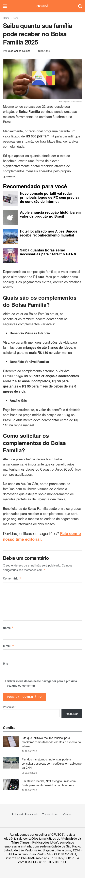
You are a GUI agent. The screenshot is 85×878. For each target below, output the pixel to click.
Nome (8, 628)
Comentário (12, 578)
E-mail (8, 646)
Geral (16, 17)
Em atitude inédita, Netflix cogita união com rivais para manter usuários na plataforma (49, 783)
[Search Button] (80, 6)
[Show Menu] (5, 6)
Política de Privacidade (25, 814)
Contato (67, 814)
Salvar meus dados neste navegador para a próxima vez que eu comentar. (42, 683)
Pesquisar (9, 707)
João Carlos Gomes (19, 51)
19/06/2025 (44, 51)
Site (5, 663)
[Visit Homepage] (42, 6)
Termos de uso (50, 814)
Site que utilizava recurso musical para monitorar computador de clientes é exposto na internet (51, 742)
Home (6, 17)
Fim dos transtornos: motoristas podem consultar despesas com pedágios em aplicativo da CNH (52, 763)
